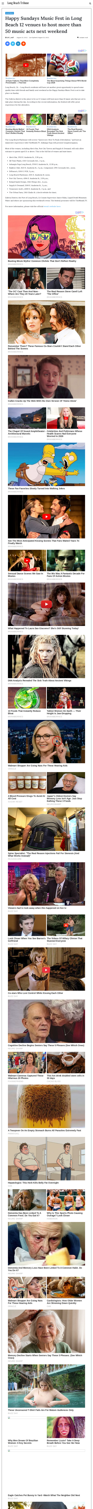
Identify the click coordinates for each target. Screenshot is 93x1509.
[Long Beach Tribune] (18, 3)
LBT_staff (10, 37)
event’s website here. (52, 206)
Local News (9, 13)
